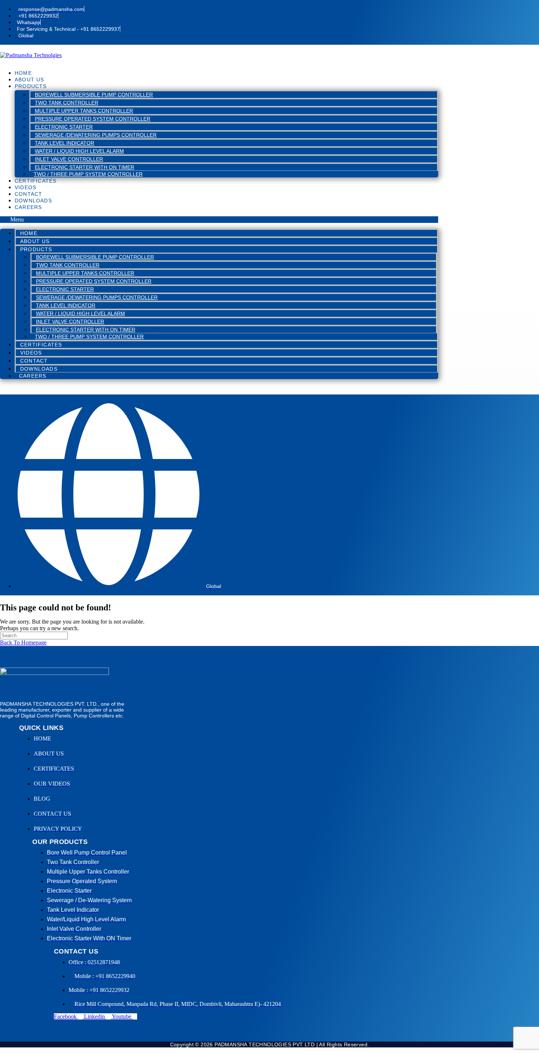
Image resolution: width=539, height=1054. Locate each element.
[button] (219, 219)
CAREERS (28, 207)
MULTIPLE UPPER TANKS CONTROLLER (84, 111)
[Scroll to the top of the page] (2, 1050)
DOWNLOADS (33, 200)
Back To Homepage (23, 642)
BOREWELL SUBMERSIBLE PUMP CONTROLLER (94, 95)
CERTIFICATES (35, 181)
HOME (23, 73)
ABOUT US (29, 79)
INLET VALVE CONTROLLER (69, 159)
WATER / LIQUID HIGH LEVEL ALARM (79, 151)
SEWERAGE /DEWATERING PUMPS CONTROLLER (96, 135)
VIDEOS (25, 187)
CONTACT (28, 194)
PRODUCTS (31, 86)
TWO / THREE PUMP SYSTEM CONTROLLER (88, 174)
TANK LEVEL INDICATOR (64, 143)
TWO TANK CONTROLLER (66, 103)
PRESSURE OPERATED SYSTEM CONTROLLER (92, 119)
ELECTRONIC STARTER (64, 127)
